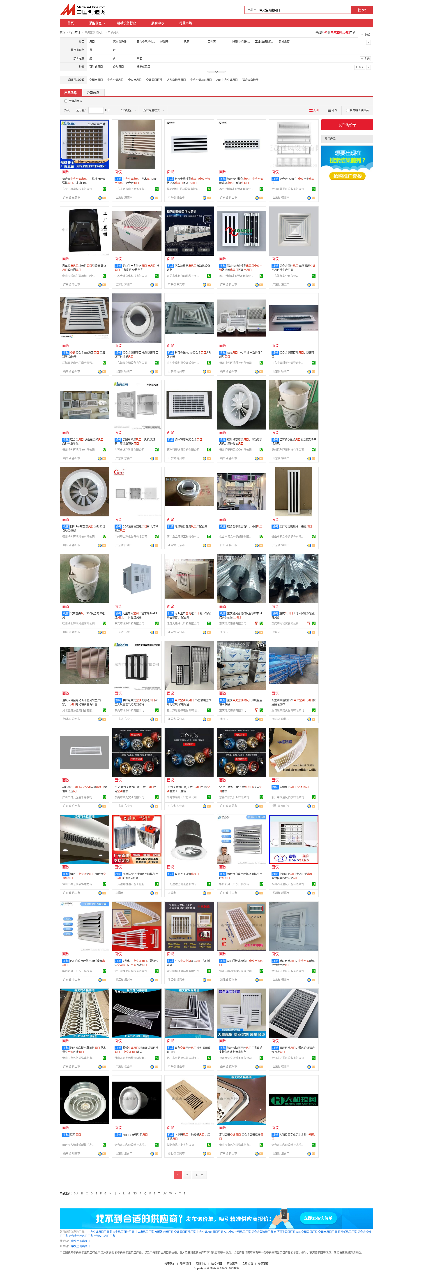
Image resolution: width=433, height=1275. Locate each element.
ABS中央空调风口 (227, 80)
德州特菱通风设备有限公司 (183, 450)
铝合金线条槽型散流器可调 (240, 268)
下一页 (199, 1175)
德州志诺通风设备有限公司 (288, 971)
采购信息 (95, 23)
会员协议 (247, 1264)
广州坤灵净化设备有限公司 (131, 537)
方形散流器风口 (176, 80)
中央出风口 (135, 80)
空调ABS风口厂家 (104, 1236)
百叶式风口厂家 (347, 1232)
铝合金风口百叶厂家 (122, 1232)
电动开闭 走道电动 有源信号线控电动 (293, 876)
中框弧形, (295, 787)
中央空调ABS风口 (201, 80)
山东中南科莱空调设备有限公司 (184, 363)
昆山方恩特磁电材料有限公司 (184, 710)
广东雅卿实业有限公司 (285, 276)
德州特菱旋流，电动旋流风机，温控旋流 (240, 442)
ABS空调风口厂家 (307, 1232)
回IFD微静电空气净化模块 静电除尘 (189, 702)
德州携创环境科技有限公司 (235, 363)
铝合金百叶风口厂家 (81, 1236)
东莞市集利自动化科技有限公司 (184, 276)
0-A (76, 1193)
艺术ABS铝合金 (136, 181)
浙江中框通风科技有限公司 (288, 797)
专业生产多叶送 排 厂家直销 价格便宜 (137, 268)
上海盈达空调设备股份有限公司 (184, 884)
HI (110, 1193)
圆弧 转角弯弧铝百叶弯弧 (136, 1050)
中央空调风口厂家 (98, 1232)
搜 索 (362, 10)
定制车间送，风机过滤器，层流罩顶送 (135, 442)
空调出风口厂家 (327, 1232)
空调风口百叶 (154, 80)
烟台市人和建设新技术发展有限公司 (79, 1145)
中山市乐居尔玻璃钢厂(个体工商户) (79, 276)
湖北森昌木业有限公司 (180, 1145)
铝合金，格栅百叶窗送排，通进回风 (84, 181)
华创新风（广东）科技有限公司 (236, 884)
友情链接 (263, 1264)
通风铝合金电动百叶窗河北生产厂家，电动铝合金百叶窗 (82, 702)
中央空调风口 (115, 80)
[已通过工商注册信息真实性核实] (104, 189)
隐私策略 (232, 1264)
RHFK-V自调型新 (135, 1135)
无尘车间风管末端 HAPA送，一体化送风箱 (136, 615)
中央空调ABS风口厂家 (209, 1232)
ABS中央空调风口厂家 (237, 1232)
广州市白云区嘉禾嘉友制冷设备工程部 (79, 797)
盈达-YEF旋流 (187, 874)
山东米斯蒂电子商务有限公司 (131, 189)
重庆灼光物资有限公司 (232, 623)
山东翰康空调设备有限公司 (131, 363)
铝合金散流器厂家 (262, 1232)
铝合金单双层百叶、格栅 (244, 526)
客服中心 (201, 1264)
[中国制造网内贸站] (83, 9)
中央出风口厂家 (144, 1232)
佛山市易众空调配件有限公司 (236, 537)
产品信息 (70, 93)
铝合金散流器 (250, 80)
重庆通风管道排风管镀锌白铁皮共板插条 (240, 615)
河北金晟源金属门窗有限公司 (79, 710)
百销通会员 (75, 101)
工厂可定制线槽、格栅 (295, 526)
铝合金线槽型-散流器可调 (241, 181)
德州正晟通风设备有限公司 (288, 189)
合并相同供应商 (359, 110)
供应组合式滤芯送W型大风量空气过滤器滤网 (136, 702)
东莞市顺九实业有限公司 (129, 797)
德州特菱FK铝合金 (188, 439)
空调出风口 (96, 80)
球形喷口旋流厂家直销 (191, 526)
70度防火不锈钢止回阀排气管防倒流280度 (136, 876)
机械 (118, 179)
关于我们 (169, 1264)
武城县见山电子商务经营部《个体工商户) (79, 363)
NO (135, 1193)
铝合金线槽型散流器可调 (188, 181)
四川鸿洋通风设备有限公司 (288, 884)
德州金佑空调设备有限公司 (235, 1058)
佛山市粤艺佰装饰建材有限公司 (79, 884)
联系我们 (185, 1264)
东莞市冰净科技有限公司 (77, 189)
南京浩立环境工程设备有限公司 (184, 537)
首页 (70, 23)
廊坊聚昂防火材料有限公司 (288, 710)
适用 (75, 1135)
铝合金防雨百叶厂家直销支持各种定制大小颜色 (240, 1050)
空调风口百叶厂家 (185, 1232)
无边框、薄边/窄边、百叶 (137, 963)
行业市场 (185, 23)
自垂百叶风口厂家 (284, 1232)
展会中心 (157, 23)
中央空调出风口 (80, 1241)
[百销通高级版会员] (256, 623)
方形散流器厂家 (163, 1232)
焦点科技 (221, 1268)
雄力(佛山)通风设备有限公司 (184, 189)
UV (164, 1193)
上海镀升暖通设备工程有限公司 (131, 884)
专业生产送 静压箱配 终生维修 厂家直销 (189, 615)
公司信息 (93, 93)
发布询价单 (347, 124)
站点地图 (216, 1264)
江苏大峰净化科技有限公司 (131, 276)
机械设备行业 (126, 23)
